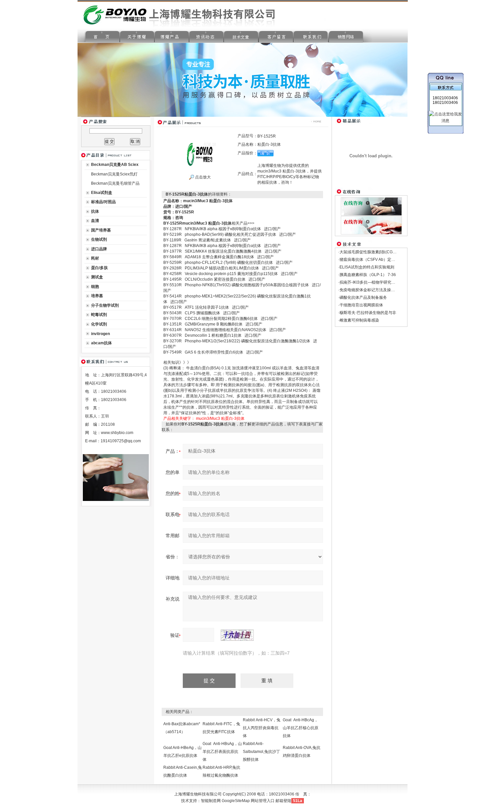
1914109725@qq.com (121, 441)
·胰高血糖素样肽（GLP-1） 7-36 (367, 274)
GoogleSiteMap (236, 800)
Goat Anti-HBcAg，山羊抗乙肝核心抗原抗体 (300, 728)
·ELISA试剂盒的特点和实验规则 (366, 267)
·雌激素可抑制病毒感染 (358, 320)
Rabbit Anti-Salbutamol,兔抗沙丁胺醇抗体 (261, 751)
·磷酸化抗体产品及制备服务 (362, 297)
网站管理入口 (263, 800)
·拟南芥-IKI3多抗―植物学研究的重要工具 (374, 282)
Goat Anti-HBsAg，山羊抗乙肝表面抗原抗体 (222, 751)
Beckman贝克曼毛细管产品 (115, 183)
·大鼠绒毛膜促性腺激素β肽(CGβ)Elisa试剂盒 (377, 252)
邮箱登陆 (283, 800)
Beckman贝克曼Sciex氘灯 (114, 174)
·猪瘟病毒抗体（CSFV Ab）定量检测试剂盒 (376, 259)
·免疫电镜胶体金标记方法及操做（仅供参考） (378, 290)
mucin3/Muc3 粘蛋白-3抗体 (220, 418)
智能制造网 (211, 800)
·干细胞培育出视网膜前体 (360, 305)
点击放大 (202, 177)
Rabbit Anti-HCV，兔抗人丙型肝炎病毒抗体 (261, 728)
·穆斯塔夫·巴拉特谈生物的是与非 (367, 312)
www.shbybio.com (117, 432)
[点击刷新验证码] (237, 635)
